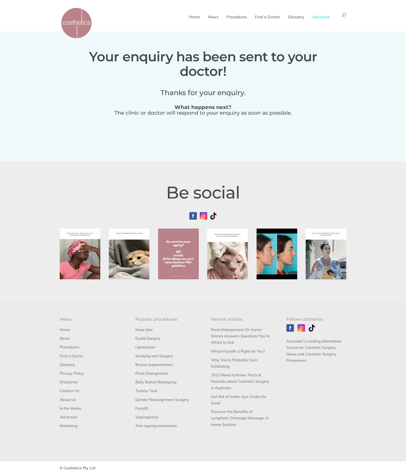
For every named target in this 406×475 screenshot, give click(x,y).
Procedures (236, 17)
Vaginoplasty (147, 417)
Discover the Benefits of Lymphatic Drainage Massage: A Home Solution (240, 418)
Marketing (69, 425)
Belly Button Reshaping (155, 382)
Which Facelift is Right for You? (238, 351)
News (213, 17)
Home (194, 17)
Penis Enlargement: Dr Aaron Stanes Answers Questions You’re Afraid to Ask (240, 336)
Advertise (321, 17)
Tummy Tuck (146, 390)
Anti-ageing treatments (156, 425)
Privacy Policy (72, 373)
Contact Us (69, 390)
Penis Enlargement (151, 373)
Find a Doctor (267, 17)
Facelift (141, 408)
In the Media (70, 408)
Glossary (296, 17)
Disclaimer (69, 382)
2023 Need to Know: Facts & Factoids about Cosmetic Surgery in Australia (240, 381)
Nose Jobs (144, 329)
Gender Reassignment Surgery (162, 399)
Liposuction (145, 347)
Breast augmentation (154, 364)
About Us (68, 399)
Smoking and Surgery (154, 356)
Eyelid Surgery (148, 338)
